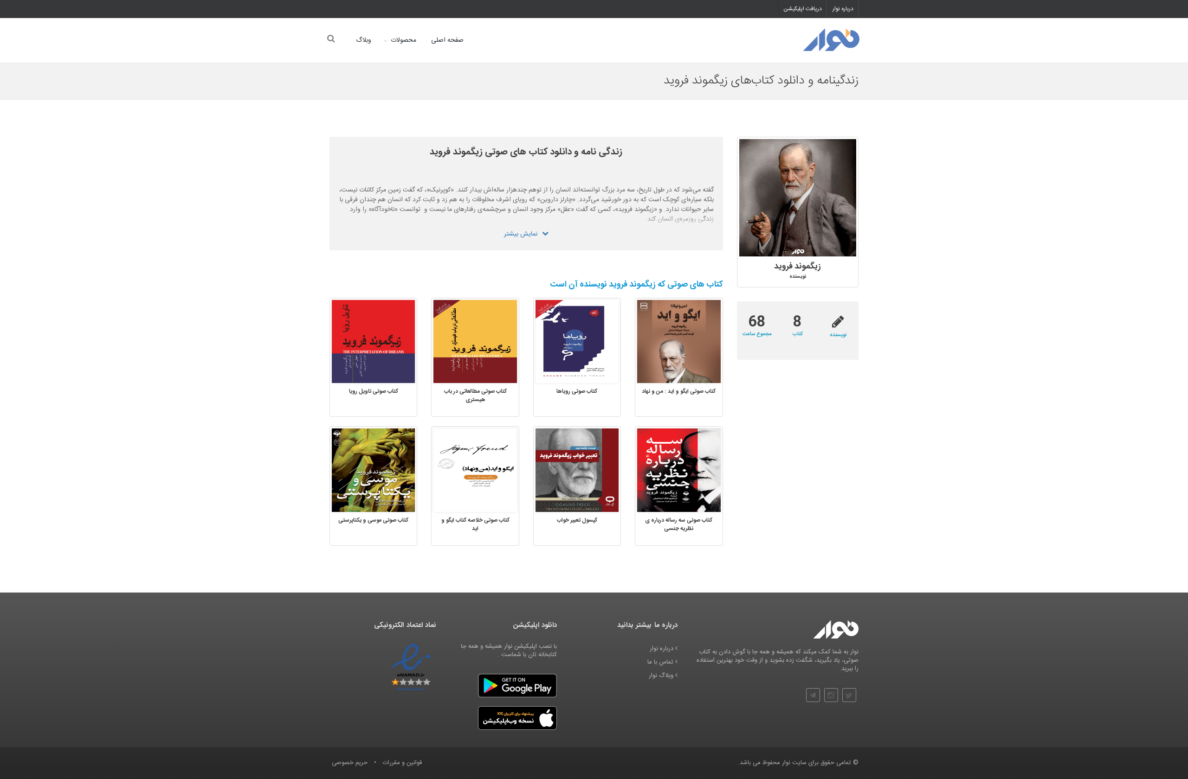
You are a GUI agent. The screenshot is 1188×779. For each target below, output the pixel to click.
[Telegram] (813, 695)
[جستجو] (330, 40)
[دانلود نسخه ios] (517, 718)
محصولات (403, 40)
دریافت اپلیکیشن (802, 8)
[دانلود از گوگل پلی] (517, 686)
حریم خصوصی (350, 763)
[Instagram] (831, 695)
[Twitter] (849, 695)
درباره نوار (843, 8)
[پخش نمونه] (693, 342)
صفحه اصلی (447, 40)
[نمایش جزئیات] (664, 342)
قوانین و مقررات (402, 763)
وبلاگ (363, 40)
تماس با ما (661, 662)
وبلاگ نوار (662, 676)
